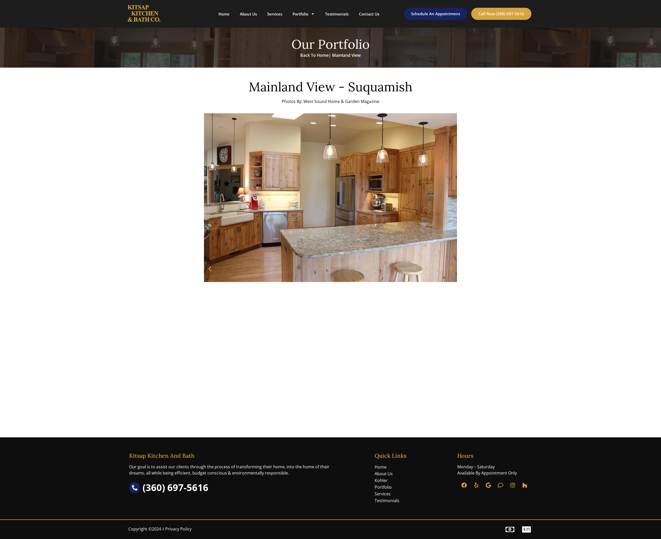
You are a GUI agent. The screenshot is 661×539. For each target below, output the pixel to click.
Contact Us (369, 14)
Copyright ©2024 (144, 529)
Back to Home (314, 55)
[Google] (488, 485)
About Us (248, 14)
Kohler (381, 480)
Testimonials (337, 14)
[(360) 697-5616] (134, 487)
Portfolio (300, 14)
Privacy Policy (178, 529)
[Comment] (500, 485)
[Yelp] (476, 485)
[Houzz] (525, 485)
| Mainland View (345, 55)
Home (224, 14)
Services (274, 14)
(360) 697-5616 (175, 487)
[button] (210, 269)
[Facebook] (464, 485)
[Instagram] (512, 485)
